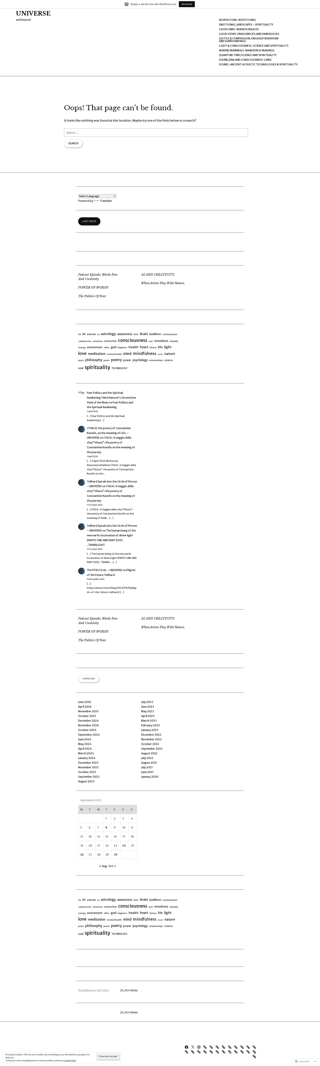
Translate (106, 200)
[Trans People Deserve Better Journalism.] (218, 1046)
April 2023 (147, 716)
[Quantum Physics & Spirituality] (249, 1051)
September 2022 (151, 748)
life (160, 347)
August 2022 (149, 753)
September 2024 (89, 734)
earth (150, 341)
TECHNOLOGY (119, 368)
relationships (156, 360)
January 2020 (149, 776)
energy (82, 347)
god (113, 347)
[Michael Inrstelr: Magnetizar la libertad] (206, 1051)
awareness (124, 334)
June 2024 (84, 739)
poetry (116, 360)
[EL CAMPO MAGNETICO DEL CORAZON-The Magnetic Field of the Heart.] (237, 1051)
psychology (140, 360)
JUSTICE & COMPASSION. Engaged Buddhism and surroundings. (248, 40)
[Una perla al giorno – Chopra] (243, 1046)
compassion (84, 341)
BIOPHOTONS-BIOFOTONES (237, 20)
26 (82, 854)
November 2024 (88, 725)
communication (169, 334)
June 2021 (147, 772)
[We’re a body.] (243, 1051)
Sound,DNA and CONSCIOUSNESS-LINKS (245, 59)
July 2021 (147, 767)
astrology (108, 334)
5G (79, 334)
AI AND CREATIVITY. (158, 275)
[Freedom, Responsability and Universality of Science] (199, 1051)
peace (81, 360)
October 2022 (150, 744)
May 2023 (147, 711)
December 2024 (88, 720)
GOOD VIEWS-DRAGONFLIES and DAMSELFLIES (249, 34)
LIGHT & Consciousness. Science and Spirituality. (254, 45)
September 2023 (89, 776)
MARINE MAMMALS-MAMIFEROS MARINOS (246, 50)
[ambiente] (218, 1051)
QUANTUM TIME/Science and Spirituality (248, 55)
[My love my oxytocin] (237, 1046)
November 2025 (88, 711)
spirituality (97, 367)
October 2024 (87, 730)
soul (80, 368)
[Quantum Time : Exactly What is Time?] (224, 1046)
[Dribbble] (199, 1046)
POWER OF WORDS (93, 287)
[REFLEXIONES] (224, 1051)
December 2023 (88, 762)
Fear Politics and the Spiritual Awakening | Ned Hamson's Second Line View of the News (111, 397)
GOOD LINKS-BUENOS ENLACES (239, 29)
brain (144, 334)
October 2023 (87, 772)
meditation (97, 354)
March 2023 (149, 720)
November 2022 (151, 739)
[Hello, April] (193, 1051)
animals (91, 334)
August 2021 (149, 762)
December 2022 (151, 734)
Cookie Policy (69, 1060)
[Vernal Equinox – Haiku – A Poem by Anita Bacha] (255, 1046)
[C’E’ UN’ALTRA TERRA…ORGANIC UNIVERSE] (206, 1046)
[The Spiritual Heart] (255, 1051)
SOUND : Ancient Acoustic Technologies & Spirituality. (258, 64)
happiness (122, 347)
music (160, 354)
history (153, 347)
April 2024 (85, 748)
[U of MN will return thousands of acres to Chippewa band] (230, 1046)
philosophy (93, 360)
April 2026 (85, 706)
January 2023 (149, 730)
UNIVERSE (33, 13)
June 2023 (147, 706)
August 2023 (86, 781)
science (168, 360)
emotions (161, 341)
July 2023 (147, 702)
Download (88, 678)
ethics (107, 347)
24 (124, 845)
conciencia (97, 341)
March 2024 (86, 753)
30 (115, 854)
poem (107, 360)
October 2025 (87, 716)
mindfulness (144, 353)
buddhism (155, 334)
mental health (114, 354)
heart (144, 347)
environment (94, 347)
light (168, 347)
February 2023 (150, 725)
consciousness (132, 340)
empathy (174, 341)
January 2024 (86, 758)
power (127, 360)
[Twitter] (193, 1046)
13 (90, 836)
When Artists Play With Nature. (163, 283)
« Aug (103, 866)
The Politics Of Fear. (92, 296)
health (133, 347)
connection (110, 341)
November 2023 (88, 767)
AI (84, 334)
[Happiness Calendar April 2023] (187, 1051)
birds (136, 334)
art (98, 334)
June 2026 (84, 702)
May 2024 (84, 744)
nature (169, 354)
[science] (230, 1051)
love (82, 353)
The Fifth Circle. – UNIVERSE (104, 570)
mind (127, 354)
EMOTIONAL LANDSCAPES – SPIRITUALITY (246, 24)
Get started (187, 4)
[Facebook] (187, 1046)
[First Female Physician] (212, 1051)
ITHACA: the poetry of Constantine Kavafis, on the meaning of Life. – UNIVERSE (109, 432)
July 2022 (147, 758)
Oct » (112, 866)
